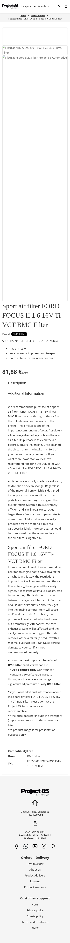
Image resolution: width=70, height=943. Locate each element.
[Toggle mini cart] (66, 6)
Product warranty (35, 887)
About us (35, 869)
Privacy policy (35, 910)
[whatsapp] (24, 935)
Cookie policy (35, 916)
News (35, 904)
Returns (35, 881)
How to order (35, 864)
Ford (30, 751)
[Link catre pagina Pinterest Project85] (53, 846)
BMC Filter (19, 334)
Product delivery (35, 875)
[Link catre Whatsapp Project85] (26, 846)
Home (23, 15)
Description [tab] (17, 383)
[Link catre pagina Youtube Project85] (35, 846)
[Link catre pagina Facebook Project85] (17, 846)
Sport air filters (38, 15)
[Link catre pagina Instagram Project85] (44, 846)
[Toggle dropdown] (35, 6)
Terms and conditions (35, 922)
